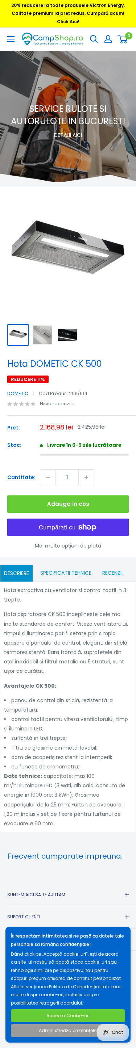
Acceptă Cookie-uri (68, 1016)
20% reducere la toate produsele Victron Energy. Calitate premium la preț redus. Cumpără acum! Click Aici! (68, 13)
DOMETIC (17, 393)
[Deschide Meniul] (11, 39)
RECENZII (112, 573)
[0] (122, 39)
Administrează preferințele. (68, 1030)
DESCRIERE (16, 573)
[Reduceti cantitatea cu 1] (47, 477)
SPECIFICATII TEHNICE (65, 573)
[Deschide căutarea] (94, 39)
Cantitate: (21, 477)
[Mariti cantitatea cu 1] (86, 477)
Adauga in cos (68, 504)
